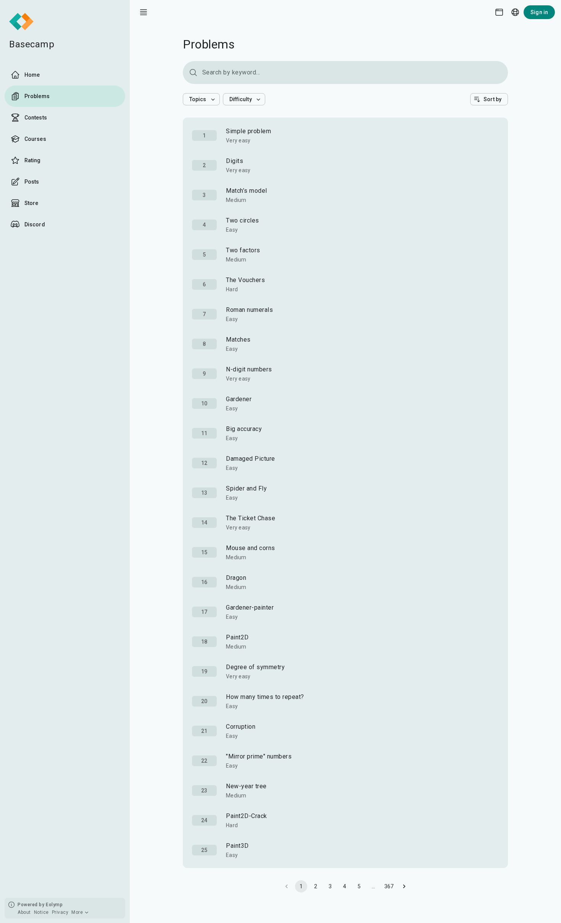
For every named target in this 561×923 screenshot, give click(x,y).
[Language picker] (515, 12)
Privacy (60, 912)
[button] (201, 99)
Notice (41, 912)
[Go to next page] (404, 886)
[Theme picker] (499, 12)
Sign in (539, 12)
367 (389, 886)
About (24, 912)
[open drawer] (143, 12)
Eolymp (54, 904)
